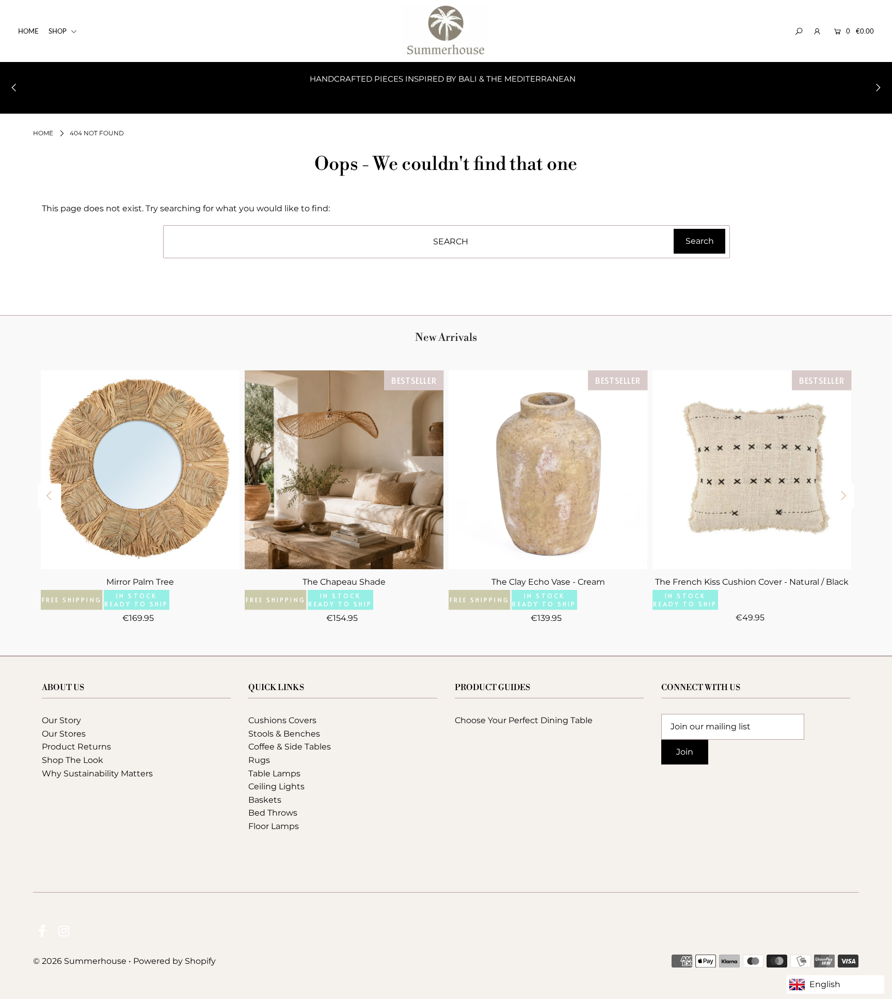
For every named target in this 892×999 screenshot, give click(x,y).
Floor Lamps (273, 826)
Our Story (61, 720)
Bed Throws (272, 813)
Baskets (264, 800)
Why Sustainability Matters (97, 773)
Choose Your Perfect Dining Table (524, 720)
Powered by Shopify (174, 961)
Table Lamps (274, 773)
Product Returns (76, 747)
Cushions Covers (282, 720)
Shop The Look (72, 760)
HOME (28, 31)
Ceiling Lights (276, 786)
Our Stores (64, 734)
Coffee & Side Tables (289, 747)
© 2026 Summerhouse (79, 961)
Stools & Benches (284, 734)
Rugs (259, 760)
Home (43, 133)
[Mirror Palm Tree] (140, 469)
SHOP (58, 31)
